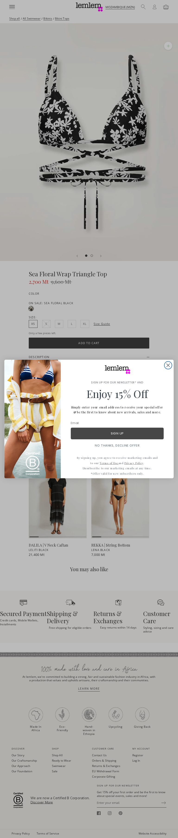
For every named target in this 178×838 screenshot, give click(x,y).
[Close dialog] (168, 365)
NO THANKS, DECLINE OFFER (117, 445)
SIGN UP (117, 433)
